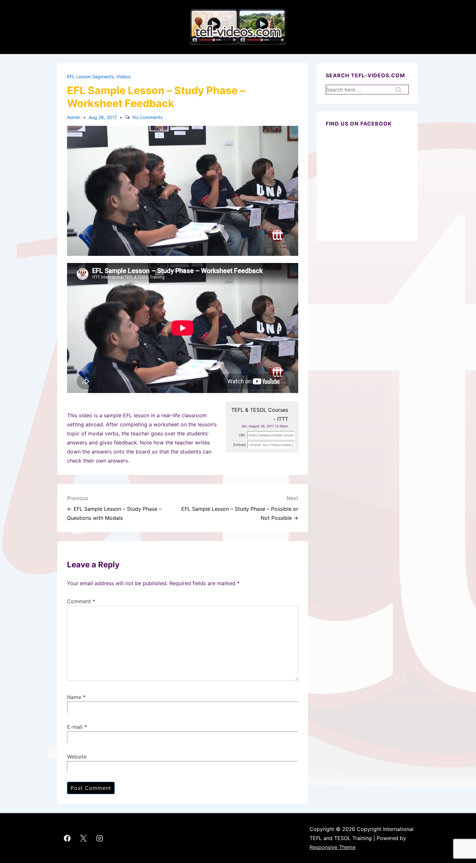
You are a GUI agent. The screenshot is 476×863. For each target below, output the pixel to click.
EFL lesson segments (90, 76)
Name (74, 697)
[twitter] (83, 838)
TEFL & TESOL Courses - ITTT (259, 414)
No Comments (147, 117)
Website (76, 756)
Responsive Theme (333, 847)
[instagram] (100, 838)
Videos (123, 76)
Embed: (239, 444)
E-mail (75, 727)
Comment (81, 601)
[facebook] (67, 838)
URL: (242, 435)
